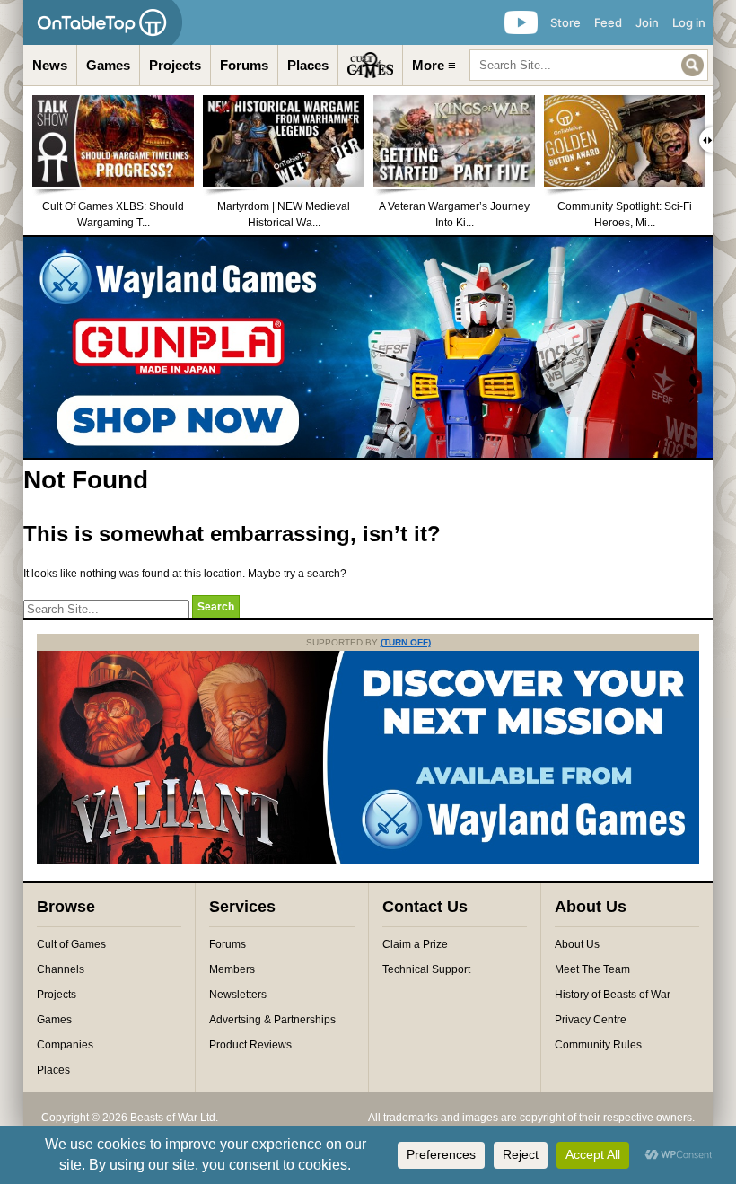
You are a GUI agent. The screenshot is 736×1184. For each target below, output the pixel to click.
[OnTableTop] (102, 22)
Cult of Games (71, 944)
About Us (577, 944)
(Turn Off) (406, 642)
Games (108, 65)
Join (647, 22)
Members (232, 969)
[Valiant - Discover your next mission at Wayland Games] (368, 860)
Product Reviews (250, 1045)
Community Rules (598, 1045)
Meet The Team (592, 969)
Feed (608, 22)
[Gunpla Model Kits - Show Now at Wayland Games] (368, 347)
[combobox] (588, 65)
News (49, 65)
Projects (175, 65)
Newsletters (238, 994)
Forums (244, 65)
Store (565, 22)
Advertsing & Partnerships (272, 1019)
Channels (60, 969)
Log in (688, 22)
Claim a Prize (415, 944)
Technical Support (426, 969)
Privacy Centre (590, 1019)
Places (308, 65)
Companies (65, 1045)
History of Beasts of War (612, 994)
